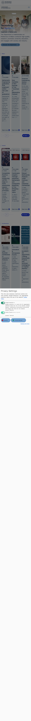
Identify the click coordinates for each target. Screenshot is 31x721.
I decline (6, 320)
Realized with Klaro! (25, 323)
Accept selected (18, 320)
